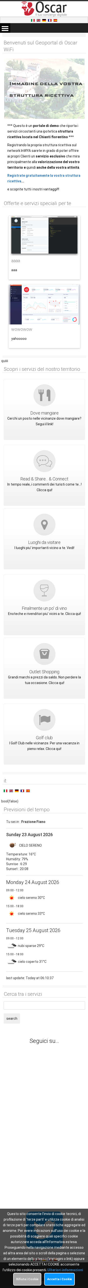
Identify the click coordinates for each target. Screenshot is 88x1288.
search (11, 1018)
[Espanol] (55, 20)
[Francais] (50, 20)
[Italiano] (33, 20)
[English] (39, 20)
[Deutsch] (44, 20)
